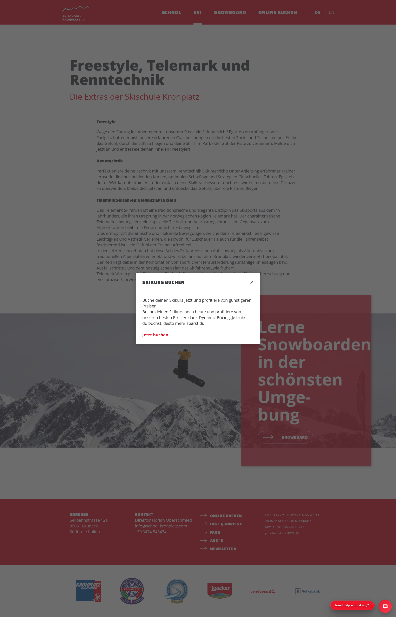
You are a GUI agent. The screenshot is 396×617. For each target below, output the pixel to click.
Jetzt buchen (155, 335)
